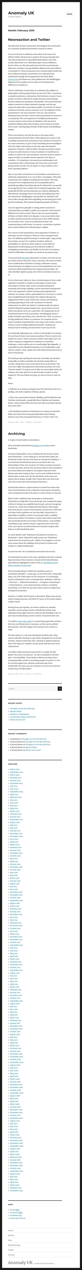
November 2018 (16, 867)
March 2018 (14, 878)
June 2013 (14, 951)
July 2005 (14, 1177)
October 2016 (15, 898)
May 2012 (14, 981)
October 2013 (15, 942)
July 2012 (13, 976)
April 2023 (14, 794)
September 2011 (16, 1001)
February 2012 (15, 990)
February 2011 (15, 1020)
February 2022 (16, 814)
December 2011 (16, 995)
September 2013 (16, 945)
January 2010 (15, 1051)
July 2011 (13, 1006)
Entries (14, 1210)
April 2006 (14, 1152)
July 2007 (13, 1124)
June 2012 (14, 979)
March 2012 (14, 987)
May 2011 (13, 1012)
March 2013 (14, 959)
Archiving (16, 434)
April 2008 (14, 1101)
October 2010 (15, 1032)
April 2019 (14, 861)
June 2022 (14, 803)
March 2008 (15, 1104)
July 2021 (13, 825)
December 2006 (16, 1140)
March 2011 (14, 1018)
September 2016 (16, 900)
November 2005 (16, 1165)
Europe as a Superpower (19, 714)
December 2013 (16, 937)
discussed (26, 258)
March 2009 (15, 1079)
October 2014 (15, 928)
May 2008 (14, 1099)
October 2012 (15, 967)
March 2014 (14, 934)
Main (22, 422)
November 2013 (16, 939)
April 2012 (14, 984)
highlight (29, 422)
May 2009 (14, 1073)
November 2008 (16, 1087)
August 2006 (15, 1149)
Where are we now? (17, 720)
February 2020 (16, 847)
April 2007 (14, 1132)
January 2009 (15, 1082)
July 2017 (13, 886)
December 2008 (16, 1085)
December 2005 (16, 1163)
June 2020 (14, 839)
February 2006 (16, 1157)
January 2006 (15, 1160)
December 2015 (16, 914)
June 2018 (14, 873)
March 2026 (15, 769)
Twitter (11, 1250)
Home (10, 1230)
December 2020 (16, 833)
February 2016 (15, 909)
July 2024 (14, 786)
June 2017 (14, 889)
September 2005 (16, 1171)
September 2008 (16, 1093)
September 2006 (16, 1146)
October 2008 (15, 1090)
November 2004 (16, 1191)
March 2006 (15, 1154)
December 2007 (16, 1110)
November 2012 (16, 965)
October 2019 (15, 856)
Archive (11, 1235)
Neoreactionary (14, 1245)
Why (10, 1240)
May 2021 (14, 828)
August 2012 (15, 973)
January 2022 (15, 817)
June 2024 (14, 789)
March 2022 (15, 811)
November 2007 (16, 1112)
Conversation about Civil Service (23, 717)
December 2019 (16, 853)
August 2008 (15, 1096)
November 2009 (16, 1057)
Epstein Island (15, 711)
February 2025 (16, 778)
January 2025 (15, 780)
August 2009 (15, 1065)
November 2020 (16, 836)
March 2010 (14, 1046)
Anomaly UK (21, 12)
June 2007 (14, 1126)
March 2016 (14, 906)
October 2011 (15, 998)
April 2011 (14, 1015)
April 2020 (14, 842)
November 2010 (16, 1029)
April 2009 (14, 1076)
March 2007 (15, 1135)
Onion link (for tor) (17, 1218)
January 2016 (15, 912)
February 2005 (16, 1188)
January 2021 (15, 831)
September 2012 (16, 970)
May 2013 (14, 953)
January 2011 (15, 1023)
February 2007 (16, 1138)
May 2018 (14, 875)
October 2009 (15, 1059)
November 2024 (16, 783)
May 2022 (14, 806)
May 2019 (14, 859)
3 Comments (38, 422)
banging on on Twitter (41, 445)
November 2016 (16, 895)
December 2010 (16, 1026)
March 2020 (15, 845)
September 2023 (16, 792)
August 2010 (15, 1034)
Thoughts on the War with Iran (22, 709)
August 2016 (15, 903)
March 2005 (15, 1185)
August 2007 (15, 1121)
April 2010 (14, 1043)
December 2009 (16, 1054)
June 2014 (14, 931)
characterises (13, 79)
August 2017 (15, 884)
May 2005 (14, 1179)
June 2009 (14, 1071)
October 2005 (15, 1168)
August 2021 (15, 822)
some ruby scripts (25, 621)
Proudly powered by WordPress (44, 1263)
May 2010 (14, 1040)
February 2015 (15, 923)
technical (28, 674)
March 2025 (15, 775)
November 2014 (16, 926)
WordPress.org (16, 1215)
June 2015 (14, 917)
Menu (69, 14)
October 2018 (15, 870)
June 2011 (14, 1009)
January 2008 (15, 1107)
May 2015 (14, 920)
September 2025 (16, 772)
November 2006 (16, 1143)
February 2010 (15, 1048)
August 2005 (15, 1174)
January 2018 (15, 881)
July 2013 (13, 948)
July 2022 (14, 800)
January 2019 (15, 864)
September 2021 (16, 820)
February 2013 (15, 962)
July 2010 (13, 1037)
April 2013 (14, 956)
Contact (11, 1255)
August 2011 (15, 1004)
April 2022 (14, 808)
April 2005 (14, 1182)
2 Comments (37, 674)
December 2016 (16, 892)
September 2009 (16, 1062)
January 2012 (15, 993)
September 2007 (16, 1118)
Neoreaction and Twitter (29, 40)
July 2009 (14, 1068)
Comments (16, 1213)
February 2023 (16, 797)
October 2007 (15, 1115)
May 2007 (14, 1129)
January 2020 (15, 850)
